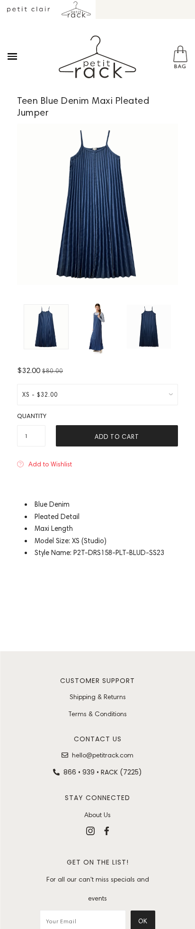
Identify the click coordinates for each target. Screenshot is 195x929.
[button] (44, 464)
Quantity (31, 415)
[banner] (97, 57)
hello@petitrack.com (102, 755)
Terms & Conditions (97, 714)
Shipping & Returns (98, 696)
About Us (97, 815)
